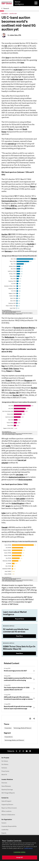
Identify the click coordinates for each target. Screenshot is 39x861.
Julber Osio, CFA (15, 35)
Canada (4, 527)
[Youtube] (26, 751)
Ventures (4, 768)
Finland (8, 380)
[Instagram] (23, 751)
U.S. (5, 46)
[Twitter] (16, 751)
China (11, 129)
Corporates (8, 728)
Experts (4, 833)
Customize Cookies (19, 852)
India (3, 513)
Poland (9, 371)
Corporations (8, 737)
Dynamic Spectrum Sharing (24, 328)
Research (6, 8)
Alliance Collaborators (8, 814)
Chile (10, 368)
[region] (19, 848)
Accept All (19, 857)
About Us (4, 774)
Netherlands (9, 337)
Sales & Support (6, 801)
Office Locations (6, 811)
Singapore (28, 380)
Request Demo (19, 619)
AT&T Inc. (14, 206)
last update (20, 498)
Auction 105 (6, 234)
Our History (5, 764)
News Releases (6, 786)
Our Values (5, 761)
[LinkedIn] (30, 751)
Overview (4, 783)
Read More (19, 636)
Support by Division (7, 804)
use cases (19, 474)
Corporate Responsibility (9, 826)
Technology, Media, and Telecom (14, 740)
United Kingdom (18, 503)
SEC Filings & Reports (8, 793)
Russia (17, 371)
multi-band (18, 70)
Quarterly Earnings (7, 789)
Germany (8, 251)
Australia (30, 244)
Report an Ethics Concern (9, 808)
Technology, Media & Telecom (22, 728)
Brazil (6, 368)
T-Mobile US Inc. (11, 208)
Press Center (5, 771)
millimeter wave (17, 79)
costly (8, 446)
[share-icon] (34, 718)
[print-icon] (30, 718)
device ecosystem (25, 479)
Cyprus (16, 368)
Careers (4, 823)
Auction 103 (17, 395)
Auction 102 (13, 393)
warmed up (11, 144)
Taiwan (32, 186)
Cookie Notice (28, 848)
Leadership (5, 829)
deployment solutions (17, 477)
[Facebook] (19, 751)
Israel (8, 506)
